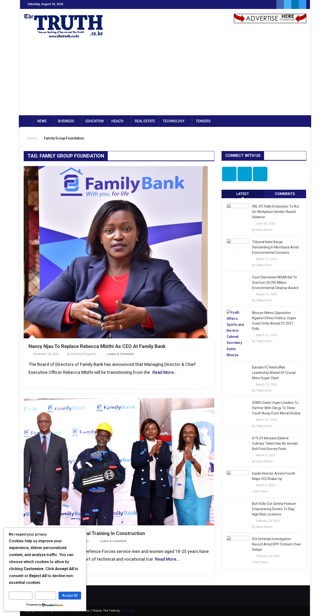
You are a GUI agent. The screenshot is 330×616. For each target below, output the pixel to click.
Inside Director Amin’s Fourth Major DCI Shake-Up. (273, 476)
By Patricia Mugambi (81, 354)
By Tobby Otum (262, 265)
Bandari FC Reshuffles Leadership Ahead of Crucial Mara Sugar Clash (273, 372)
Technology (174, 121)
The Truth (127, 610)
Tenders (203, 121)
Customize (20, 595)
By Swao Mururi (262, 230)
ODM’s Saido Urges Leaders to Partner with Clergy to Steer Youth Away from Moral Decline (276, 408)
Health (117, 121)
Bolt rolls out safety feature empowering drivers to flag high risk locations (274, 509)
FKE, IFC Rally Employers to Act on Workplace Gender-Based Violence (275, 211)
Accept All (70, 595)
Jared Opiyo (260, 491)
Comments (285, 194)
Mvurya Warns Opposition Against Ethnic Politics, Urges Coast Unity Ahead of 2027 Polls (274, 321)
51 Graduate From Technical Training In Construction (87, 533)
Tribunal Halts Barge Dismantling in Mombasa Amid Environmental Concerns (275, 247)
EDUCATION (95, 121)
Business (66, 121)
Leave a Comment (120, 354)
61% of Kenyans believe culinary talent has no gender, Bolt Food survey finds (275, 443)
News (42, 121)
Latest (242, 194)
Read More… (164, 372)
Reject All (45, 595)
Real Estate (145, 121)
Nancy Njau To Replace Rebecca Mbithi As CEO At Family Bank (97, 346)
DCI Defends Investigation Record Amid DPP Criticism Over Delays (276, 544)
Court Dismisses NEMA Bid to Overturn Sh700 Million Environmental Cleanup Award (275, 282)
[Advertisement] (165, 79)
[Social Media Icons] (229, 174)
